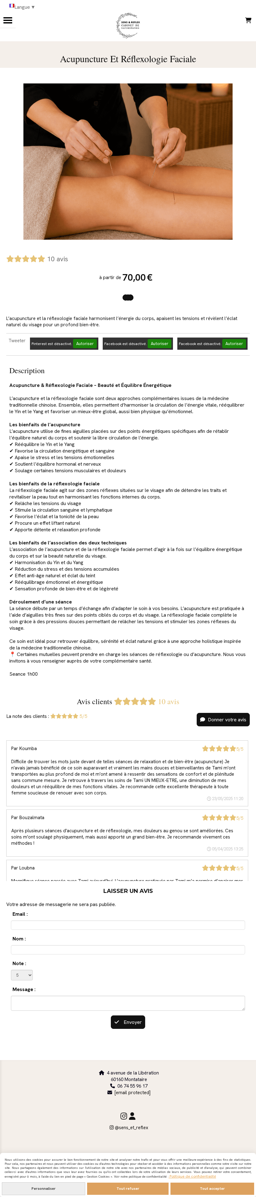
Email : (20, 914)
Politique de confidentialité (192, 1176)
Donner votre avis (226, 719)
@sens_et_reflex (129, 1127)
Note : (19, 963)
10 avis (57, 258)
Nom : (19, 938)
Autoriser (85, 343)
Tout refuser (127, 1188)
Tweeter (17, 341)
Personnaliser (44, 1188)
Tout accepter (212, 1188)
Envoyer (132, 1022)
